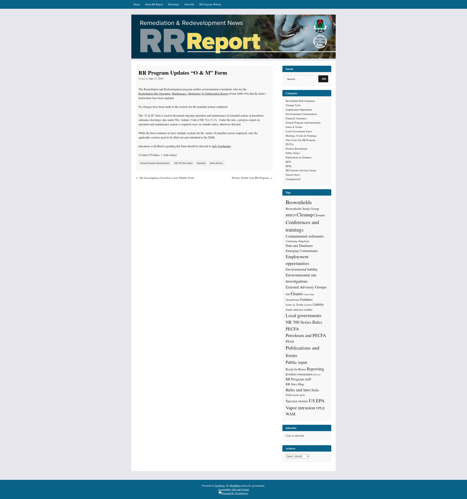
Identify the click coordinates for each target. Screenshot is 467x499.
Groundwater (292, 299)
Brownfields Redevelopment (300, 101)
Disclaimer (173, 4)
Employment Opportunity (299, 109)
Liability (318, 304)
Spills (302, 395)
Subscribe (189, 4)
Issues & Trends (294, 127)
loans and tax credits (299, 309)
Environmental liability (302, 269)
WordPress (235, 485)
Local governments (303, 315)
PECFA (290, 144)
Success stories (297, 400)
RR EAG (317, 374)
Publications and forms (302, 351)
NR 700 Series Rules (183, 162)
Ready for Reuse (296, 369)
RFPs (288, 161)
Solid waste (292, 395)
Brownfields (299, 202)
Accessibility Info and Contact (233, 489)
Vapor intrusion (300, 407)
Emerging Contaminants (302, 250)
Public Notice (293, 153)
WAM (290, 414)
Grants (297, 293)
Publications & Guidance (298, 157)
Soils (315, 389)
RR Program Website (210, 4)
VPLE (320, 408)
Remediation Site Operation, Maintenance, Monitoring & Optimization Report (183, 93)
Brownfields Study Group (302, 208)
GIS (288, 294)
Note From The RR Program (300, 140)
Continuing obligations (297, 241)
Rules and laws (216, 162)
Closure (319, 215)
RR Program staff (298, 379)
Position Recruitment (296, 148)
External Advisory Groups (306, 287)
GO (324, 78)
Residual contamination (299, 374)
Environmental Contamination (301, 114)
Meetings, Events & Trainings (301, 135)
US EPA (317, 400)
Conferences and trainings (302, 226)
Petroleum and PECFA (306, 335)
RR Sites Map (295, 384)
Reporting (201, 162)
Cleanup (305, 214)
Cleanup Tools (293, 105)
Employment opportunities (297, 259)
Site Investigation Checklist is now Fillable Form (165, 178)
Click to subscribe (295, 435)
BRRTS (291, 215)
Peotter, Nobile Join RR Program (252, 178)
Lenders (308, 304)
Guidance (306, 299)
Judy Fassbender (221, 146)
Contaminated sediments (305, 236)
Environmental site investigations (301, 278)
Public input (296, 362)
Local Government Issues (299, 131)
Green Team (309, 294)
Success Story (293, 174)
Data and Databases (299, 245)
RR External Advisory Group (301, 170)
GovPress (220, 485)
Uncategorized (293, 179)
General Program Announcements (154, 162)
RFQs (289, 166)
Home (137, 4)
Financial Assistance (296, 118)
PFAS (290, 341)
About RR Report (154, 4)
